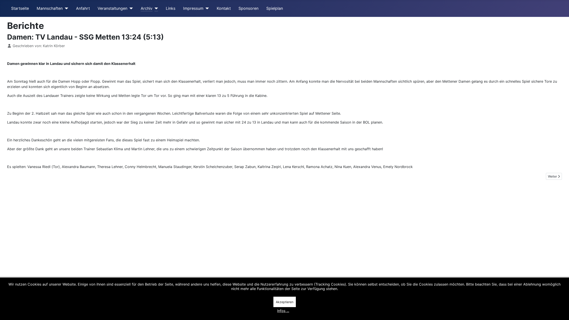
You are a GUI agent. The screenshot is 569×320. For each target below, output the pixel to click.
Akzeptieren (284, 302)
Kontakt (224, 8)
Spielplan (274, 8)
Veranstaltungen (112, 8)
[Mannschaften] (65, 8)
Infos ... (283, 310)
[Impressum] (206, 8)
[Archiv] (155, 8)
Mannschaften (50, 8)
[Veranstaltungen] (130, 8)
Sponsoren (248, 8)
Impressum (193, 8)
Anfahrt (83, 8)
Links (170, 8)
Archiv (146, 8)
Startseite (20, 8)
